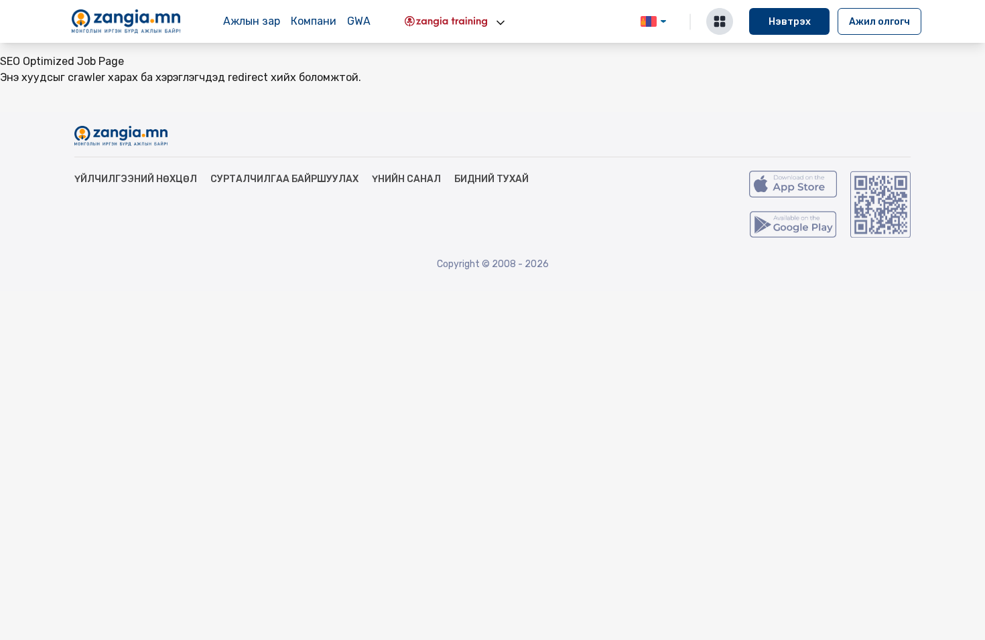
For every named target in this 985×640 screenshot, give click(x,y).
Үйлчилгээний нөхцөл (135, 179)
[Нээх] (500, 22)
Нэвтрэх (790, 21)
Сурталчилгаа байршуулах (284, 179)
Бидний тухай (491, 179)
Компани (313, 21)
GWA (359, 21)
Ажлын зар (251, 21)
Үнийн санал (406, 179)
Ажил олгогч (879, 21)
